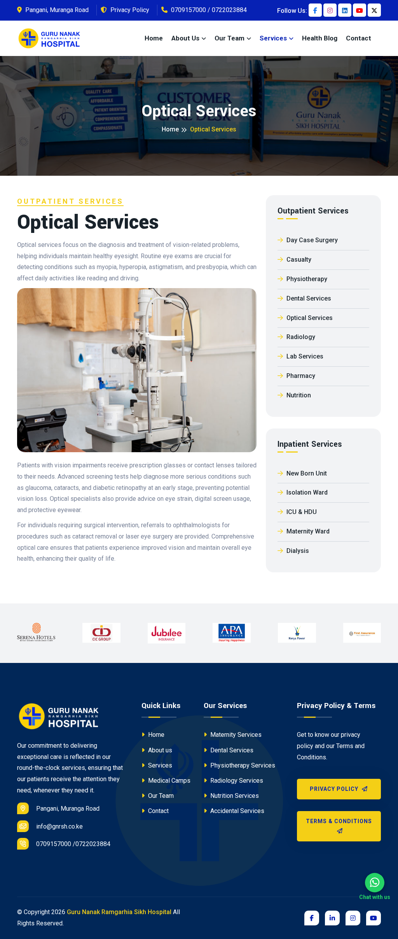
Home (154, 38)
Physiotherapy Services (242, 765)
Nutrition (298, 395)
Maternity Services (235, 734)
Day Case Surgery (311, 240)
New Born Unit (306, 473)
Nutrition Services (234, 795)
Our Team (160, 795)
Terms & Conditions (339, 821)
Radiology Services (236, 780)
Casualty (298, 259)
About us (185, 38)
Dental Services (308, 298)
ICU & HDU (301, 512)
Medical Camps (168, 780)
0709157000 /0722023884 (72, 844)
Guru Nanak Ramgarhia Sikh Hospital (119, 912)
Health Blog (319, 38)
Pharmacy (300, 375)
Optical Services (309, 318)
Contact (358, 38)
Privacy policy (335, 789)
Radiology (300, 337)
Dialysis (297, 550)
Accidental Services (236, 811)
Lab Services (304, 356)
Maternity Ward (307, 531)
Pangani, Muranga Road (56, 10)
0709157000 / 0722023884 (208, 10)
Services (273, 38)
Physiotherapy (306, 279)
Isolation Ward (306, 492)
